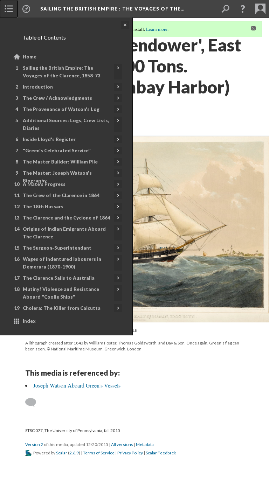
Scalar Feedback (161, 452)
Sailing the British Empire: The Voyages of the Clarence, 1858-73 (62, 71)
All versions (122, 444)
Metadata (145, 444)
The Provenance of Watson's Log (61, 109)
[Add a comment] (33, 402)
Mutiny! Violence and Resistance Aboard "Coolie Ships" (61, 293)
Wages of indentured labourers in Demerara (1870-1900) (62, 263)
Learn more (156, 29)
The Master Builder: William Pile (60, 162)
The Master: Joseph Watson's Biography (57, 176)
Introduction (38, 87)
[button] (242, 9)
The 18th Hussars (43, 206)
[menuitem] (9, 9)
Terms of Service (99, 452)
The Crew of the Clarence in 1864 (61, 195)
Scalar (61, 452)
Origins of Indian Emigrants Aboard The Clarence (64, 232)
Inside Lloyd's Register (49, 139)
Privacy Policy (130, 452)
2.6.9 (74, 452)
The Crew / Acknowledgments (57, 98)
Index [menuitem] (29, 321)
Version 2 (34, 444)
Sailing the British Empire (112, 9)
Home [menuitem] (29, 57)
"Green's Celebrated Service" (57, 150)
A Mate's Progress (44, 184)
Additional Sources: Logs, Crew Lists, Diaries (66, 124)
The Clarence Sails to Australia (59, 278)
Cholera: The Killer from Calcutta (62, 308)
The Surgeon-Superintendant (57, 248)
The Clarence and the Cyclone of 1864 (66, 218)
